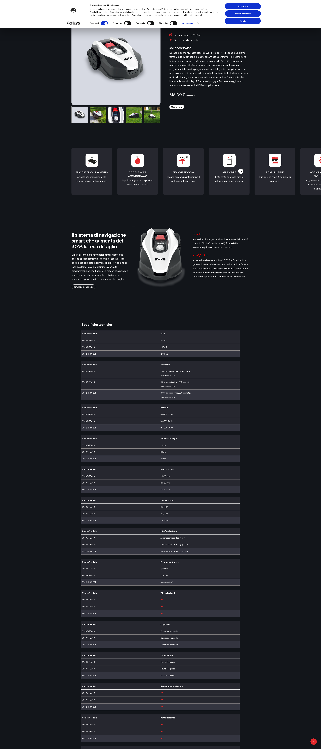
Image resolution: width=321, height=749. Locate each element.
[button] (176, 107)
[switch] (127, 23)
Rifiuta (243, 21)
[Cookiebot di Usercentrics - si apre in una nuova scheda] (73, 23)
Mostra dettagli (188, 23)
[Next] (156, 115)
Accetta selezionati (243, 14)
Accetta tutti (243, 6)
